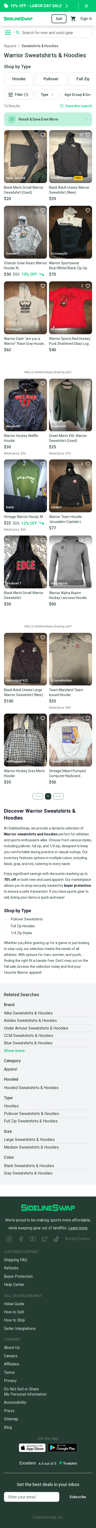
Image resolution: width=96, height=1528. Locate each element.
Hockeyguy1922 (17, 680)
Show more (14, 1050)
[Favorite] (42, 134)
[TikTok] (56, 1239)
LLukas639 (58, 426)
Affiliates (11, 1364)
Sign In (86, 18)
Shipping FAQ (15, 1260)
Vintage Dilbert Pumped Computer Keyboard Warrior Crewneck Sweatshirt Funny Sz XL (67, 773)
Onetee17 (12, 253)
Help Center (14, 1284)
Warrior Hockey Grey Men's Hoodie (24, 773)
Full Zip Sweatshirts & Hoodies (31, 1121)
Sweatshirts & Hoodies (40, 46)
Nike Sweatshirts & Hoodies (28, 1013)
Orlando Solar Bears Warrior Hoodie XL (25, 265)
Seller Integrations (20, 1328)
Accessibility (15, 1402)
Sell (59, 19)
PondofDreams (61, 178)
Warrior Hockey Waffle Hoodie (21, 438)
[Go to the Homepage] (18, 18)
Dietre (10, 507)
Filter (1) (21, 95)
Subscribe (77, 1497)
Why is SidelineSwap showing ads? (48, 372)
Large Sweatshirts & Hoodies (29, 1139)
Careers (10, 1356)
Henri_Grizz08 (15, 178)
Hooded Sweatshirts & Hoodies (31, 1087)
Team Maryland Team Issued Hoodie (66, 692)
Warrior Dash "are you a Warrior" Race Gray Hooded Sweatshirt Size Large (25, 341)
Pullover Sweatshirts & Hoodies (31, 1113)
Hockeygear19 (16, 761)
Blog (8, 1427)
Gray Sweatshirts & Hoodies (28, 1173)
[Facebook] (21, 1239)
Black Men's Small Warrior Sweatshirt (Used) (24, 190)
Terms (9, 1372)
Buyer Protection (18, 1276)
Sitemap (11, 1419)
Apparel (10, 46)
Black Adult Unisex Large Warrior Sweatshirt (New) (23, 692)
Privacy (10, 1380)
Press (9, 1410)
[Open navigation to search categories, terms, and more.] (8, 33)
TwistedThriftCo (62, 761)
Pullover (51, 79)
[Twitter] (45, 1239)
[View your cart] (73, 19)
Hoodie (18, 79)
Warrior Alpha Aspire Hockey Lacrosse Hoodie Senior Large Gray (68, 595)
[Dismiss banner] (86, 6)
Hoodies (11, 1106)
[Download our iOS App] (32, 1447)
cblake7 (56, 507)
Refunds (11, 1268)
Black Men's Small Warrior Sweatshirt (24, 595)
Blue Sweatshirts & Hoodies (28, 1043)
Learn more (78, 1228)
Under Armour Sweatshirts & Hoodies (36, 1028)
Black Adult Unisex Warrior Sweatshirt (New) (69, 190)
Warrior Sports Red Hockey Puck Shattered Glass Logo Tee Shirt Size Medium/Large (70, 341)
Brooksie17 (13, 583)
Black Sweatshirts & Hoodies (29, 1165)
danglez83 (13, 426)
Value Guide (14, 1303)
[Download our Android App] (62, 1447)
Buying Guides (77, 1238)
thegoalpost (59, 583)
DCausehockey (61, 680)
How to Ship (14, 1320)
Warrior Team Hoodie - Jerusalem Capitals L (66, 519)
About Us (12, 1347)
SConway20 (59, 253)
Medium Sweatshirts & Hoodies (31, 1147)
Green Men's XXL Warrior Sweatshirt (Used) (68, 438)
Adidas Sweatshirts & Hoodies (30, 1020)
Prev (38, 796)
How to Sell (14, 1312)
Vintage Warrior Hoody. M (23, 517)
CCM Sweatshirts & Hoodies (28, 1035)
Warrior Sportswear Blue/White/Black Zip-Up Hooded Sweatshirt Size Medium (68, 265)
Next (58, 796)
